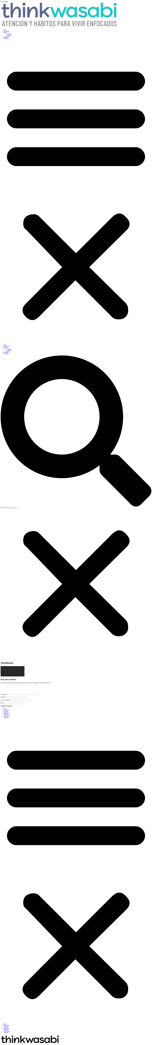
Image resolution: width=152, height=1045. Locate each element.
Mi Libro (6, 711)
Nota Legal (6, 716)
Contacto (6, 38)
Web (2, 703)
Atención (9, 34)
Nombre (3, 697)
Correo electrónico (6, 700)
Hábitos (9, 35)
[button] (76, 191)
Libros (5, 32)
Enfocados (6, 31)
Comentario (4, 694)
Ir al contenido (4, 1)
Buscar (2, 507)
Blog (5, 29)
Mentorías (6, 37)
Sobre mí (6, 714)
